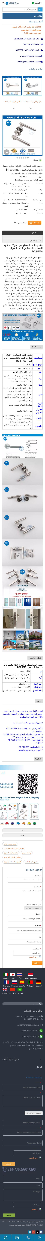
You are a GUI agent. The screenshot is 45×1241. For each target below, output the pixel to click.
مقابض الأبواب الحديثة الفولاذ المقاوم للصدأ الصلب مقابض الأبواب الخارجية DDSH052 (12, 102)
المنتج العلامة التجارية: (35, 180)
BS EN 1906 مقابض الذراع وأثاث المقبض (26, 27)
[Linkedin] (29, 1232)
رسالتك (37, 223)
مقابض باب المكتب (31, 862)
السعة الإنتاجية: (37, 209)
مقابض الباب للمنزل (11, 853)
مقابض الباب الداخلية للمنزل (14, 848)
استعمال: (39, 184)
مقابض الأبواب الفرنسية (12, 857)
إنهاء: (41, 193)
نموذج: (40, 177)
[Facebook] (40, 1232)
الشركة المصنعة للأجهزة (12, 862)
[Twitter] (37, 1232)
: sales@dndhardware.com (30, 1025)
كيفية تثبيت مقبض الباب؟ (32, 33)
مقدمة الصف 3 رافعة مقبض (31, 30)
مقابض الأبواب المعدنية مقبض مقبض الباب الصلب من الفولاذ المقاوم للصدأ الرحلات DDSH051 (32, 102)
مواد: (41, 190)
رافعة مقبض (26, 853)
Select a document (33, 908)
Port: (41, 203)
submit (37, 963)
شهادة (38, 237)
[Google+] (33, 1232)
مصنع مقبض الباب (10, 844)
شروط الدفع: (38, 200)
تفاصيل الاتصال (35, 241)
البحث (40, 9)
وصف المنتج (36, 233)
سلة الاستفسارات (22, 223)
